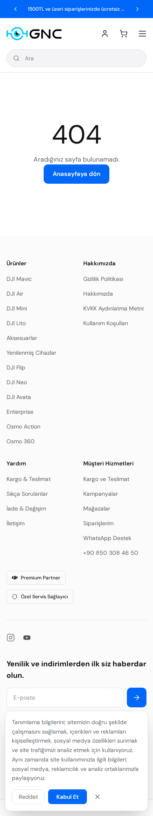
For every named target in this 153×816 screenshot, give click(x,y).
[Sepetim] (124, 34)
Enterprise (20, 411)
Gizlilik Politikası (103, 279)
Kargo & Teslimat (29, 479)
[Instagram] (11, 638)
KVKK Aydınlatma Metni (113, 308)
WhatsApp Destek (107, 538)
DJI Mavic (19, 279)
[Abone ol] (136, 697)
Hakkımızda (98, 293)
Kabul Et (67, 796)
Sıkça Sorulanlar (27, 493)
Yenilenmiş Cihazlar (31, 352)
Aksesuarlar (22, 338)
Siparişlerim (98, 523)
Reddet (28, 796)
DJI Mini (17, 308)
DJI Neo (17, 382)
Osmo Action (23, 426)
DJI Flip (16, 367)
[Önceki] (15, 9)
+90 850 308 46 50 (110, 552)
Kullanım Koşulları (105, 323)
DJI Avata (19, 397)
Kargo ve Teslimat (106, 479)
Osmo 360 (21, 441)
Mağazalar (96, 508)
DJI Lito (16, 323)
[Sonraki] (137, 9)
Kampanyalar (100, 493)
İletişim (15, 523)
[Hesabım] (105, 34)
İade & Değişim (26, 508)
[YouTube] (27, 638)
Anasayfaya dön (76, 174)
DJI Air (15, 293)
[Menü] (142, 34)
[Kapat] (97, 796)
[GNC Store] (34, 33)
